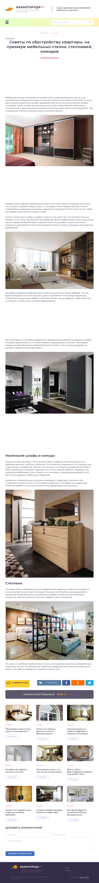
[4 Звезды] (64, 694)
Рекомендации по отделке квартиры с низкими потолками (77, 731)
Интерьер (8, 725)
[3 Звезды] (62, 694)
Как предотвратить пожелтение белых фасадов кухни (77, 812)
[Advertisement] (49, 79)
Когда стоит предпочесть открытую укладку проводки (18, 812)
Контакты (67, 870)
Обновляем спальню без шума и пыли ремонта (18, 730)
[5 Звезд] (66, 694)
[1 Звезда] (58, 694)
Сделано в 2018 (74, 877)
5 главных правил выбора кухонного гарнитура (49, 811)
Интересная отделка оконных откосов (16, 770)
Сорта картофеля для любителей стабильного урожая (73, 9)
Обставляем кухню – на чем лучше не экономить (49, 770)
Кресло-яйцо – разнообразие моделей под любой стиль (79, 771)
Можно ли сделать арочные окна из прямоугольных (46, 731)
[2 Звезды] (60, 694)
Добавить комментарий (20, 853)
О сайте (67, 868)
